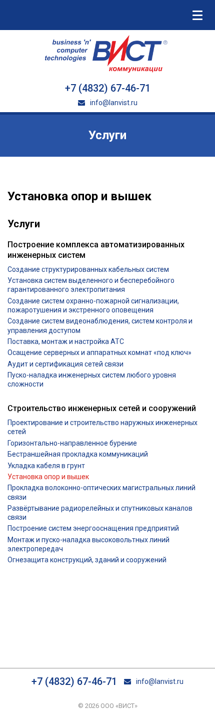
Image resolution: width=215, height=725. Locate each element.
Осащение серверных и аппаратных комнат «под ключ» (100, 352)
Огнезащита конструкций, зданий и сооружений (87, 560)
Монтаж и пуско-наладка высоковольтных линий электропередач (89, 544)
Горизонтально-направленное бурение (72, 443)
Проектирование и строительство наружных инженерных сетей (103, 427)
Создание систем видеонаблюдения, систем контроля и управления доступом (100, 325)
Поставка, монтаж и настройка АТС (66, 341)
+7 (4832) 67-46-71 (107, 88)
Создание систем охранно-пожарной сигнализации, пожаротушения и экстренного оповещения (93, 305)
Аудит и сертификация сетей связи (66, 364)
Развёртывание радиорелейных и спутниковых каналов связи (100, 512)
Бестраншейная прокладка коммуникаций (78, 454)
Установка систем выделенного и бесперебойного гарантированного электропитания (91, 284)
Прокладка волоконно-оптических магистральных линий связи (102, 492)
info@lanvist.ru (113, 103)
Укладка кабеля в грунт (46, 466)
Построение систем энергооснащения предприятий (93, 528)
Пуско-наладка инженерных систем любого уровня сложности (92, 379)
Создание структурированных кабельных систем (88, 269)
